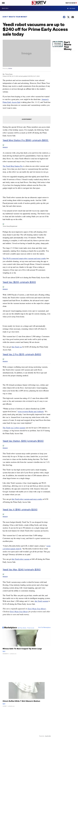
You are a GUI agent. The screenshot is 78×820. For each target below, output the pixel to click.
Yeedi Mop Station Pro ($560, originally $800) (26, 140)
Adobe (10, 68)
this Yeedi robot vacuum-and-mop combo (27, 499)
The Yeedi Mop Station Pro (13, 166)
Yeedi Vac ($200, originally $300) (19, 282)
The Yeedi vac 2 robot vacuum (14, 427)
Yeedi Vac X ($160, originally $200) (20, 509)
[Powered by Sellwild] (48, 736)
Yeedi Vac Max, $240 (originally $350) (22, 569)
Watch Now (71, 3)
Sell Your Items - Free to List (26, 628)
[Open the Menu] (3, 3)
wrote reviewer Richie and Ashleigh (31, 411)
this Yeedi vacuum (41, 601)
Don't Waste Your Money (15, 17)
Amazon (5, 147)
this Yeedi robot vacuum (21, 559)
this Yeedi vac (17, 347)
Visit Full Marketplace (44, 627)
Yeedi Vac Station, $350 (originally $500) (23, 441)
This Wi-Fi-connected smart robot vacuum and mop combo (24, 258)
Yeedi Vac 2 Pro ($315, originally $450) (22, 354)
